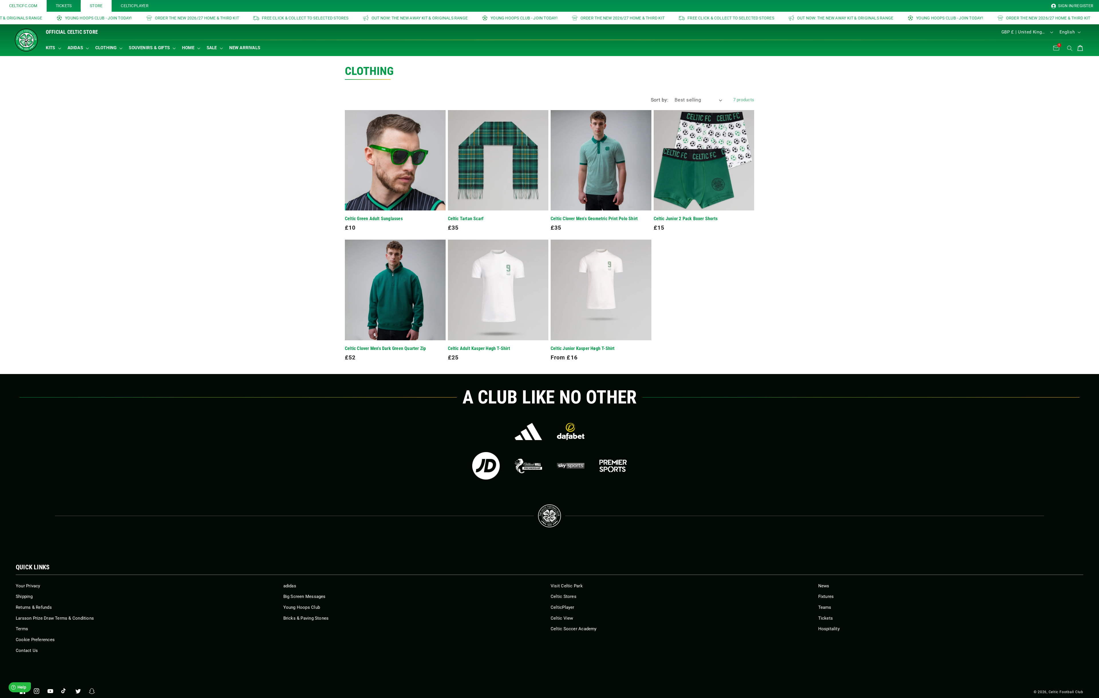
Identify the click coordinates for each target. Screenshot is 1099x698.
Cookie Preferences (35, 639)
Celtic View (562, 618)
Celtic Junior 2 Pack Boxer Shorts (686, 218)
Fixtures (826, 596)
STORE (96, 5)
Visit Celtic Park (567, 585)
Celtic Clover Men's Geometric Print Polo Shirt (594, 218)
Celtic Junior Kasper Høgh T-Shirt (583, 348)
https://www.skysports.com (570, 466)
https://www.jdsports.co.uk (486, 466)
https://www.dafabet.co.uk (570, 431)
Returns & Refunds (34, 607)
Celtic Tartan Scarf (466, 218)
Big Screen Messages (304, 596)
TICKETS (64, 5)
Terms (22, 628)
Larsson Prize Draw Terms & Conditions (55, 618)
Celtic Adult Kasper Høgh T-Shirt (479, 348)
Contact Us (27, 650)
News (823, 585)
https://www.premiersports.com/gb (613, 466)
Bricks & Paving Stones (306, 618)
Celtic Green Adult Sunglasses (374, 218)
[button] (55, 48)
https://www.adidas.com (528, 431)
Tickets (825, 618)
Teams (824, 607)
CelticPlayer (562, 607)
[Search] (1070, 48)
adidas (289, 585)
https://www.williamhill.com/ (528, 466)
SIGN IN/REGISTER (1075, 5)
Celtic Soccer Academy (574, 628)
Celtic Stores (563, 596)
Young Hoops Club (301, 607)
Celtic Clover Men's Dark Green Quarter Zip (385, 348)
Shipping (24, 596)
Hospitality (829, 628)
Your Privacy (28, 585)
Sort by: (660, 100)
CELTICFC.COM (23, 5)
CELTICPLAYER (135, 5)
